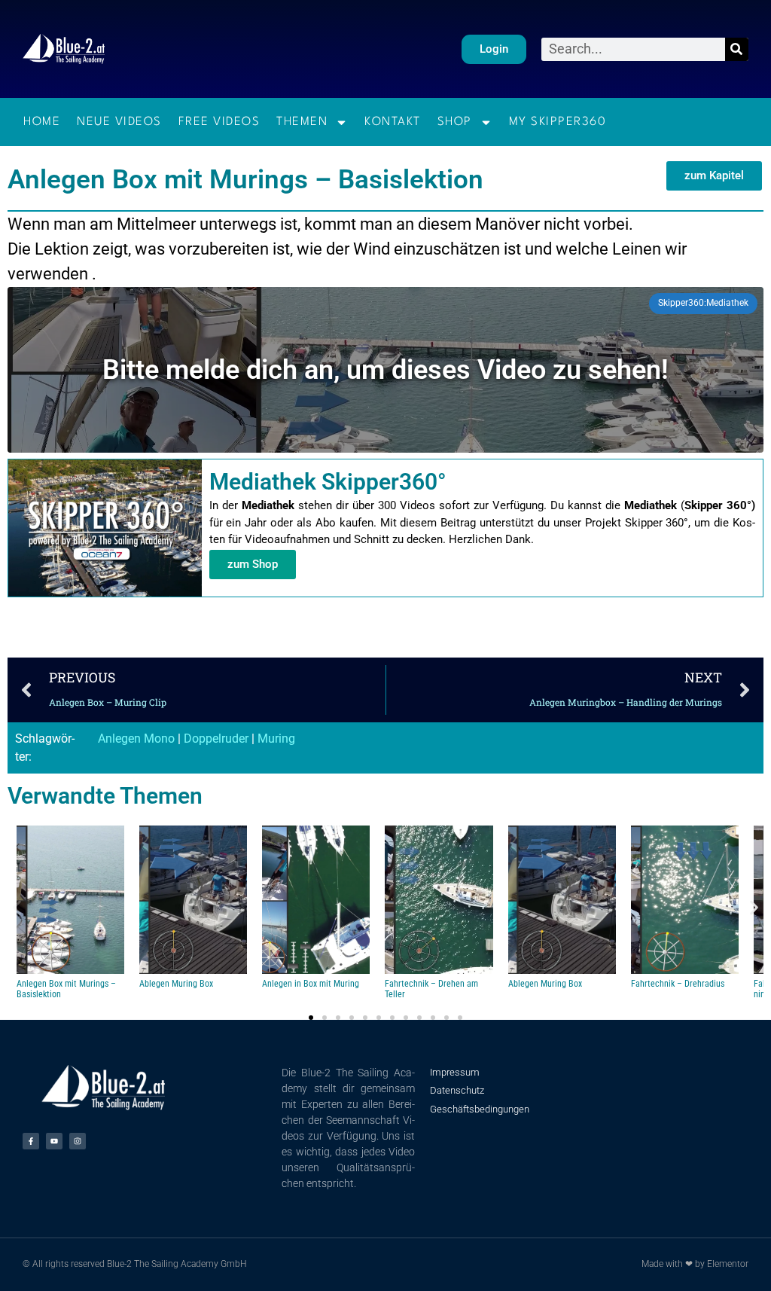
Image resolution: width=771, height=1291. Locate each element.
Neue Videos (119, 122)
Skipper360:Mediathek (703, 303)
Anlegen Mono (136, 738)
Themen (302, 122)
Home (41, 122)
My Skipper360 (558, 122)
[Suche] (736, 49)
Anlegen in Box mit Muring (310, 983)
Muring (276, 738)
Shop (454, 122)
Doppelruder (216, 738)
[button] (17, 907)
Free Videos (219, 122)
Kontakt (392, 122)
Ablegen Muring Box (176, 983)
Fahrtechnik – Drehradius (677, 983)
